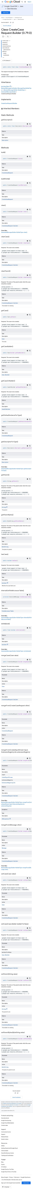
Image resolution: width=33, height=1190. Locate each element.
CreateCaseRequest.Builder (10, 226)
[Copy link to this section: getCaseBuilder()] (14, 347)
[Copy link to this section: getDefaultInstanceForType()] (23, 415)
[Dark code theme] (27, 65)
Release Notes (4, 1136)
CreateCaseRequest (7, 173)
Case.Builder (6, 375)
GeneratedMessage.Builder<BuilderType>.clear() (14, 232)
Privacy (11, 1177)
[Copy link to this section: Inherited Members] (20, 109)
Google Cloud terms (25, 1177)
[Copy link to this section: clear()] (7, 205)
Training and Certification (7, 1155)
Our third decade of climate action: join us (12, 1179)
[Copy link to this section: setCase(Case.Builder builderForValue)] (30, 924)
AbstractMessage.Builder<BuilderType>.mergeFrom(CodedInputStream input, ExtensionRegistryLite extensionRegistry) (16, 804)
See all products (5, 1118)
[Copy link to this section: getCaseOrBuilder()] (16, 381)
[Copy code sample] (30, 65)
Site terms (16, 1177)
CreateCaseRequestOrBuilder (9, 103)
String (4, 507)
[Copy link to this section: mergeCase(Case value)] (19, 656)
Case (3, 339)
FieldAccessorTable (8, 611)
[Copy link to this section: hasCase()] (9, 554)
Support (3, 1134)
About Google (4, 1177)
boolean (4, 583)
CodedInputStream (7, 777)
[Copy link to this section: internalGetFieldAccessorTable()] (25, 591)
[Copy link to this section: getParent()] (10, 475)
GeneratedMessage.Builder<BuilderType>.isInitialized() (16, 651)
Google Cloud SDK (10, 6)
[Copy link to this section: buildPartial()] (11, 179)
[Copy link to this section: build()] (7, 152)
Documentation (9, 17)
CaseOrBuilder (6, 409)
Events (3, 1164)
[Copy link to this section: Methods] (10, 148)
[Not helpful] (13, 22)
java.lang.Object (5, 86)
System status (4, 1139)
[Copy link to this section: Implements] (12, 100)
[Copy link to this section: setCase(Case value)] (17, 874)
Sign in (29, 1)
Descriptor (5, 140)
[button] (16, 108)
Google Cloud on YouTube (7, 1169)
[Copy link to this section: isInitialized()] (11, 624)
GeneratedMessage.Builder (8, 92)
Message (4, 848)
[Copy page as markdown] (8, 36)
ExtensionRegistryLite (8, 782)
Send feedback (7, 25)
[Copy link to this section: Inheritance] (12, 82)
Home (2, 17)
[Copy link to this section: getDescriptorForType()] (19, 442)
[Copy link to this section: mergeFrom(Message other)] (23, 825)
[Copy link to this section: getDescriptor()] (13, 120)
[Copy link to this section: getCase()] (9, 311)
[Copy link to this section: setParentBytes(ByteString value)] (26, 1032)
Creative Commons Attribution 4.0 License (12, 1103)
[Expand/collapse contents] (10, 41)
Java (21, 6)
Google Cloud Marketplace (7, 1123)
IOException (5, 819)
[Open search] (22, 2)
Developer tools (18, 17)
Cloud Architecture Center (7, 1153)
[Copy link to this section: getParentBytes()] (14, 515)
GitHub (2, 1145)
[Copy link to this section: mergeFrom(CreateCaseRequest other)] (2, 708)
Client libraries (12, 9)
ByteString (5, 546)
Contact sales (4, 1125)
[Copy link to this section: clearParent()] (12, 271)
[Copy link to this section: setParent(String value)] (18, 974)
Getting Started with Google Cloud (9, 1148)
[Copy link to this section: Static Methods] (15, 115)
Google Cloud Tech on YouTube (8, 1171)
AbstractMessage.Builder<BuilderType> (14, 90)
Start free (5, 12)
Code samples (4, 1150)
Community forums (6, 1132)
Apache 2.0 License (14, 1104)
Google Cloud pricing (6, 1120)
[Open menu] (2, 2)
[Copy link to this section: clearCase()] (10, 237)
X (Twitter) (3, 1167)
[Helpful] (11, 22)
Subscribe (26, 1183)
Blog (2, 1162)
